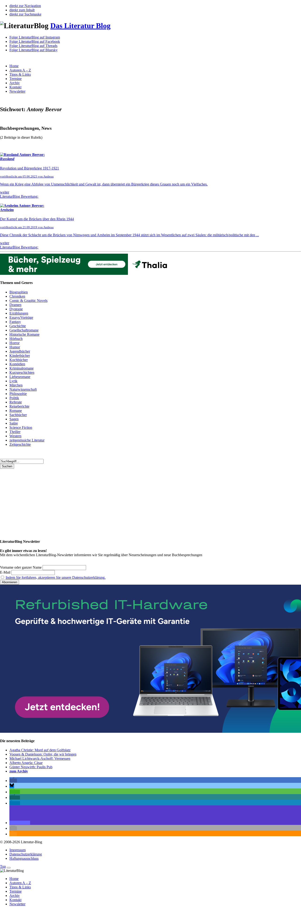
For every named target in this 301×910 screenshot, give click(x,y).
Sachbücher (18, 415)
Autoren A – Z (20, 70)
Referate (15, 402)
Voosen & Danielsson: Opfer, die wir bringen (42, 754)
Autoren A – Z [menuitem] (20, 883)
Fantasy (15, 322)
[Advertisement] (141, 502)
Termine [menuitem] (15, 891)
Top (3, 866)
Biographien (18, 292)
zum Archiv (18, 771)
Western (15, 436)
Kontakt (15, 87)
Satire (13, 423)
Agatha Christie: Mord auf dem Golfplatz (40, 750)
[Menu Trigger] (9, 867)
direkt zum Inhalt (22, 10)
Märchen (16, 385)
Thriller (14, 432)
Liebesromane (19, 377)
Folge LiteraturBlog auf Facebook (34, 41)
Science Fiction (20, 427)
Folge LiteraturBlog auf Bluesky (33, 50)
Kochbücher (18, 360)
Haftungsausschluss (24, 858)
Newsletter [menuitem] (17, 904)
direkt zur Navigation (25, 6)
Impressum (17, 850)
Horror (14, 343)
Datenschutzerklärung (25, 854)
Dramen (15, 305)
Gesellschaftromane (24, 330)
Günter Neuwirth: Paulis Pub (30, 767)
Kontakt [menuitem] (15, 900)
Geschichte (17, 326)
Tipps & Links (20, 74)
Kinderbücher (19, 356)
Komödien (17, 364)
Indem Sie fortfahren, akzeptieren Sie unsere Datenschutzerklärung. (56, 577)
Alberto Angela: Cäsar (26, 763)
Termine (15, 79)
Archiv (14, 83)
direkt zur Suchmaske (25, 14)
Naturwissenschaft (23, 389)
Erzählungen (18, 313)
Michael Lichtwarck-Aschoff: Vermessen (39, 758)
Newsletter (17, 91)
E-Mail (5, 572)
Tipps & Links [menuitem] (20, 887)
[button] (13, 781)
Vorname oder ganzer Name (21, 567)
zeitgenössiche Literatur (26, 440)
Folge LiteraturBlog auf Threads (33, 46)
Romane (15, 411)
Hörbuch (16, 339)
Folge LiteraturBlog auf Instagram (34, 37)
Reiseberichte (19, 406)
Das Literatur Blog (80, 25)
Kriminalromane (21, 368)
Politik (14, 398)
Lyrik (13, 381)
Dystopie (16, 309)
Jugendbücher (19, 351)
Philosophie (18, 394)
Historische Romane (24, 334)
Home (14, 66)
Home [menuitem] (14, 879)
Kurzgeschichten (21, 372)
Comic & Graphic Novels (28, 301)
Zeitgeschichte (20, 444)
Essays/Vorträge (21, 317)
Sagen (14, 419)
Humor (14, 347)
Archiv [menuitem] (14, 896)
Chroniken (17, 296)
